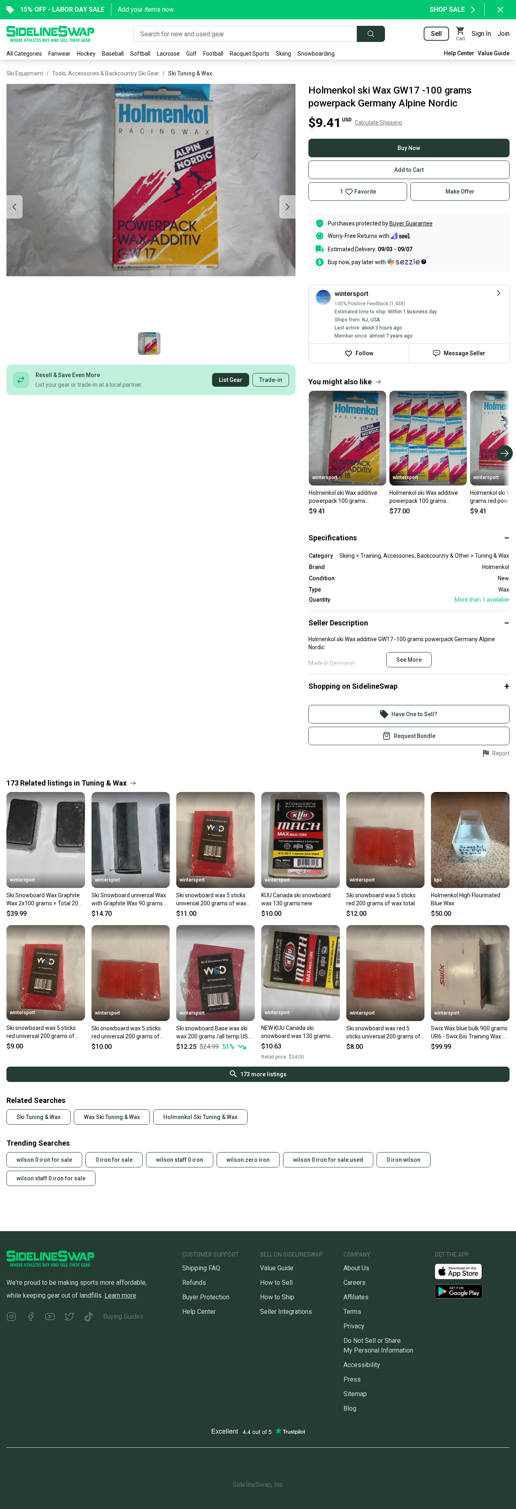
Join (503, 34)
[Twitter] (69, 1318)
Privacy (353, 1326)
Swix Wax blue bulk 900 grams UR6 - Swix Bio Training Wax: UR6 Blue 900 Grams (469, 1032)
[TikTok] (89, 1318)
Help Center (459, 53)
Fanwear (59, 53)
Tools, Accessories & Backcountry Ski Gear (105, 73)
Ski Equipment (24, 73)
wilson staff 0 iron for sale (51, 1178)
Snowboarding (316, 53)
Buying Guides (123, 1316)
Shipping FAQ (201, 1268)
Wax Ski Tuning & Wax (112, 1117)
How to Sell (276, 1282)
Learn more (120, 1295)
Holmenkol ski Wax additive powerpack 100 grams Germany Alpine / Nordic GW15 (343, 497)
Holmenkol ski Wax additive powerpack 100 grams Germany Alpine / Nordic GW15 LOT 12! (423, 497)
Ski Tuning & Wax (190, 73)
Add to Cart (409, 170)
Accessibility (361, 1365)
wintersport (324, 477)
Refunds (194, 1282)
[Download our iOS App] (465, 1271)
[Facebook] (30, 1318)
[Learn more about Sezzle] (406, 262)
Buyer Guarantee (411, 223)
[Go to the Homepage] (50, 34)
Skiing (283, 53)
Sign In (481, 34)
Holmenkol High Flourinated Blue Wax (465, 899)
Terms (352, 1311)
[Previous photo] (14, 207)
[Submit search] (371, 34)
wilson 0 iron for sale (44, 1160)
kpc (438, 880)
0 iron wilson (403, 1160)
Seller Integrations (286, 1311)
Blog (349, 1408)
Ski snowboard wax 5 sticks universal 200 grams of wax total (211, 899)
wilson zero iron (248, 1160)
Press (352, 1379)
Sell (436, 34)
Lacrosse (168, 53)
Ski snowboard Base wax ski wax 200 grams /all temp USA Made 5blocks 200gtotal (214, 1032)
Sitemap (355, 1394)
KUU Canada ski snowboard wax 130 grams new (296, 899)
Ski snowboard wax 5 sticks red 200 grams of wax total (381, 899)
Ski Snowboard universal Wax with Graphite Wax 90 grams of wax (131, 899)
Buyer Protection (205, 1297)
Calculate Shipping (378, 122)
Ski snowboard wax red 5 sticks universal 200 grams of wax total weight (383, 1032)
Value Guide (494, 53)
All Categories (24, 53)
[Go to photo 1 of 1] (149, 343)
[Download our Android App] (472, 1291)
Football (213, 53)
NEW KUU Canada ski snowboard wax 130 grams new (295, 1032)
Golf (191, 53)
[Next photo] (287, 207)
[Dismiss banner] (500, 9)
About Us (356, 1268)
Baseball (113, 53)
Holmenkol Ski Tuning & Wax (200, 1117)
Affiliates (355, 1297)
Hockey (86, 53)
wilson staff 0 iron (179, 1160)
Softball (140, 53)
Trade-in (270, 380)
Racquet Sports (249, 53)
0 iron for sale (114, 1160)
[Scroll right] (505, 453)
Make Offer (459, 191)
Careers (354, 1282)
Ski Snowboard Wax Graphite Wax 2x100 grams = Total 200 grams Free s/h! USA (43, 899)
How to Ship (277, 1297)
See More (409, 660)
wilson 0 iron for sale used (328, 1160)
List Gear (230, 380)
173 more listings (263, 1074)
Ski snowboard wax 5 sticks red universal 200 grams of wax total (41, 1032)
